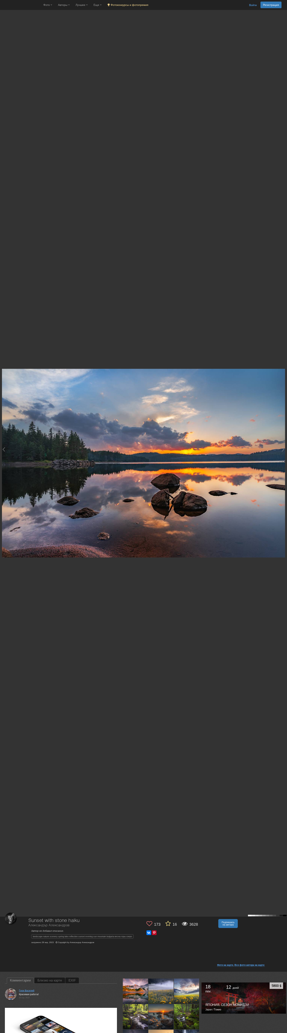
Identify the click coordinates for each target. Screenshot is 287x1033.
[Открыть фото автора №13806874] (161, 991)
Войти (253, 5)
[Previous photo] (3, 449)
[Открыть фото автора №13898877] (135, 991)
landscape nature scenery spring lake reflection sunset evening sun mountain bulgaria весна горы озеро (82, 936)
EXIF (72, 980)
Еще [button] (97, 5)
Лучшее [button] (81, 5)
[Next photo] (283, 449)
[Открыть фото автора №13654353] (186, 1016)
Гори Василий (26, 990)
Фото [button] (47, 5)
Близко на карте (49, 980)
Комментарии (20, 980)
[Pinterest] (154, 932)
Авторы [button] (63, 5)
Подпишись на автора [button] (228, 923)
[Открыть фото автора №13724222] (186, 991)
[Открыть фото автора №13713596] (135, 1016)
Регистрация (271, 5)
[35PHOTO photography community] (21, 5)
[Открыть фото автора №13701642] (161, 1016)
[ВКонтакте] (148, 932)
